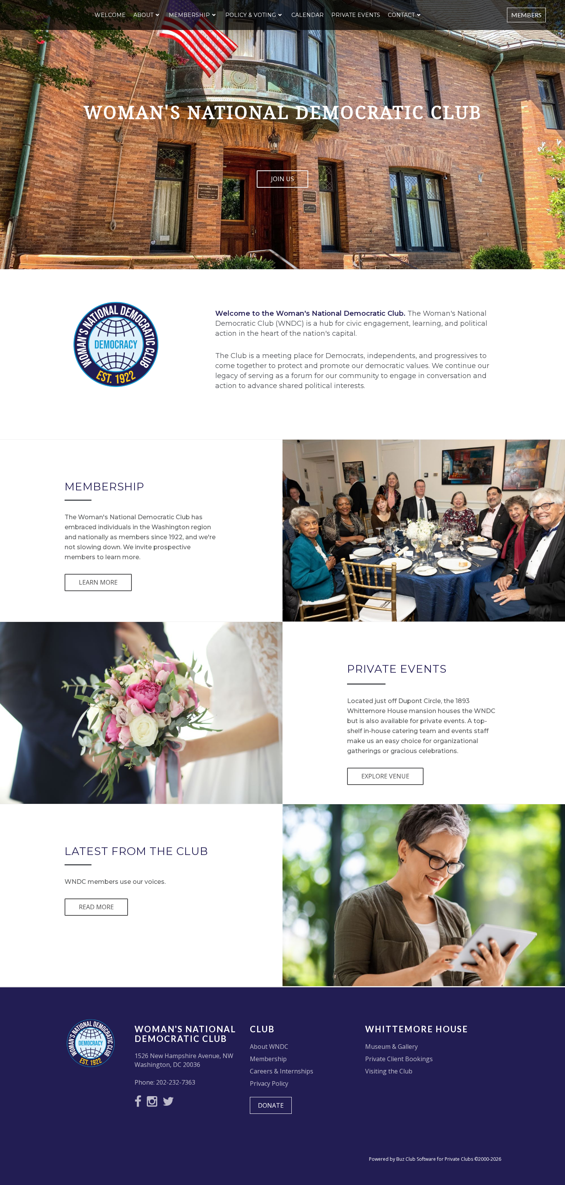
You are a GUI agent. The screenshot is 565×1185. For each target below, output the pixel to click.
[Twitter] (170, 1103)
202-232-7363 (175, 1082)
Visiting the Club (388, 1071)
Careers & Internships (281, 1071)
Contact (401, 15)
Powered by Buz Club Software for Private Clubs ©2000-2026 (435, 1159)
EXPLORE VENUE (385, 776)
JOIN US (282, 179)
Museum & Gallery (391, 1046)
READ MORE (96, 907)
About (143, 15)
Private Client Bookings (399, 1059)
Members (526, 14)
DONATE (271, 1105)
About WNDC (269, 1046)
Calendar (307, 15)
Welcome (110, 15)
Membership (189, 15)
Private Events (355, 15)
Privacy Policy (269, 1083)
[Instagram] (154, 1103)
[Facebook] (140, 1103)
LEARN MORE (98, 582)
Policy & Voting (250, 15)
